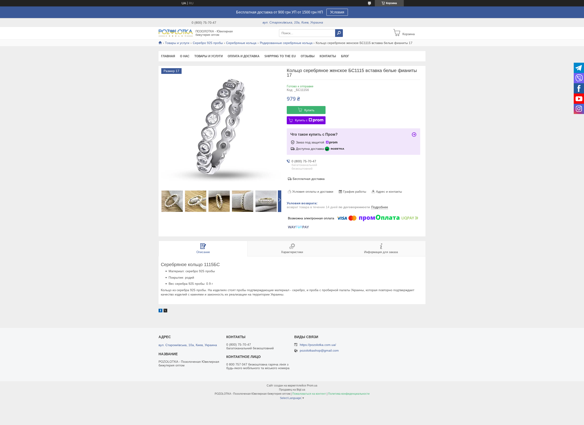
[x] (165, 311)
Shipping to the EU (280, 56)
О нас (184, 56)
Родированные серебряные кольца (286, 43)
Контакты (328, 56)
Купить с (301, 120)
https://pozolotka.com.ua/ (318, 345)
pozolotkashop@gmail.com (319, 350)
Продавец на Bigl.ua (292, 389)
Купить (309, 110)
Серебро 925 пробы (208, 43)
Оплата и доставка (243, 56)
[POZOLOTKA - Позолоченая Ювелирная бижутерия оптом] (176, 33)
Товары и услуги (177, 43)
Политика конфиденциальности (349, 393)
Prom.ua (312, 385)
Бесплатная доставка (309, 179)
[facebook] (160, 311)
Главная (168, 56)
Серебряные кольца (241, 43)
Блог (345, 56)
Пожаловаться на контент (309, 393)
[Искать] (339, 33)
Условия (337, 12)
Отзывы (308, 56)
